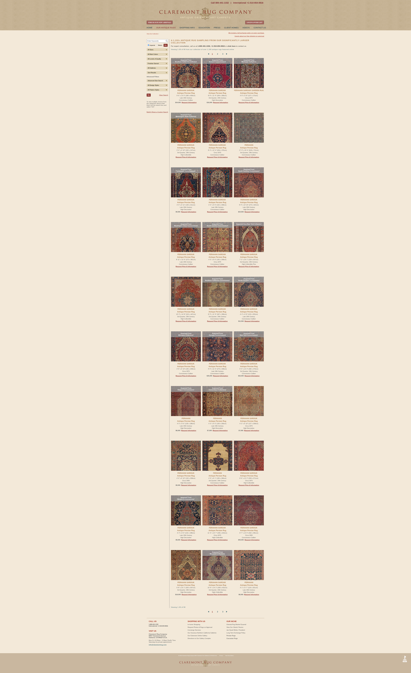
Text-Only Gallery (229, 655)
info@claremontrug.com (157, 645)
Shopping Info (187, 28)
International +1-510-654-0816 (248, 3)
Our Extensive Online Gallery (197, 635)
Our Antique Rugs (166, 28)
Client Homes (231, 28)
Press (217, 28)
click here (231, 46)
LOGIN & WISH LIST (254, 22)
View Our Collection (152, 34)
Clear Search (163, 95)
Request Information (189, 102)
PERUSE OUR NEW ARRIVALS (159, 22)
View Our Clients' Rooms (234, 627)
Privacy (221, 655)
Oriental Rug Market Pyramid (236, 624)
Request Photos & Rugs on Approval (200, 627)
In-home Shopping (194, 624)
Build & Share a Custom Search (157, 112)
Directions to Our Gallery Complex (199, 638)
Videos (246, 28)
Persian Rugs (231, 635)
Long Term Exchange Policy (235, 633)
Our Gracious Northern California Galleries (202, 633)
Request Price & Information (249, 102)
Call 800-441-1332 (220, 3)
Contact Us (260, 28)
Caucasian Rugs (232, 638)
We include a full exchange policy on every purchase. (246, 33)
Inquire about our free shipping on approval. (249, 36)
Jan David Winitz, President (235, 630)
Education (204, 28)
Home (149, 28)
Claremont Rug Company (205, 13)
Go (166, 45)
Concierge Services (194, 630)
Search (166, 41)
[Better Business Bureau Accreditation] (405, 658)
